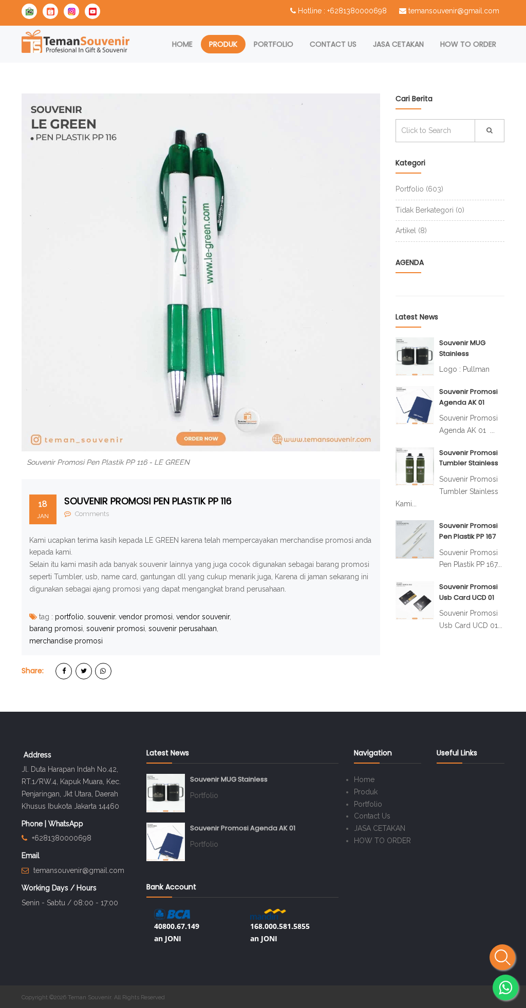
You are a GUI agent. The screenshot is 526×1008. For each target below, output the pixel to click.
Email (31, 855)
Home (182, 44)
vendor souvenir (203, 617)
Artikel (411, 230)
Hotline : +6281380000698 (342, 11)
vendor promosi (146, 617)
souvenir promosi (115, 628)
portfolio (69, 617)
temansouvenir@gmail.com (453, 11)
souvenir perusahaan (182, 628)
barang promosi (56, 628)
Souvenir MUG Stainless (462, 348)
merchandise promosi (66, 641)
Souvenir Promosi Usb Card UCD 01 (468, 592)
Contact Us (333, 44)
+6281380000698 (61, 838)
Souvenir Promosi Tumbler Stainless (468, 458)
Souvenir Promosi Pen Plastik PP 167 (468, 531)
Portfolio (273, 44)
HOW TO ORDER (468, 44)
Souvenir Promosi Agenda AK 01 (468, 397)
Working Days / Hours (59, 888)
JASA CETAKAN (398, 44)
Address (37, 755)
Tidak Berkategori (430, 210)
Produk (223, 44)
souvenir (101, 617)
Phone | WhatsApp (52, 824)
